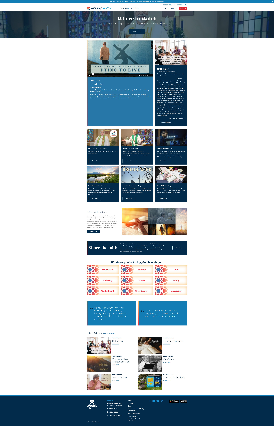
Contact (179, 5)
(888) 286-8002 (112, 412)
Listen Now (163, 161)
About (173, 8)
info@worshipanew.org (115, 415)
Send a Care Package (169, 5)
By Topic (124, 8)
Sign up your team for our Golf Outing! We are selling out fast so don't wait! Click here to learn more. (137, 1)
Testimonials (132, 416)
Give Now (183, 8)
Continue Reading (166, 122)
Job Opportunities (134, 413)
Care (165, 8)
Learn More (136, 31)
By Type (134, 8)
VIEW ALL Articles (109, 333)
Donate (130, 403)
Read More (115, 344)
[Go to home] (101, 8)
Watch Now (95, 161)
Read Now (95, 198)
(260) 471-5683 (112, 409)
